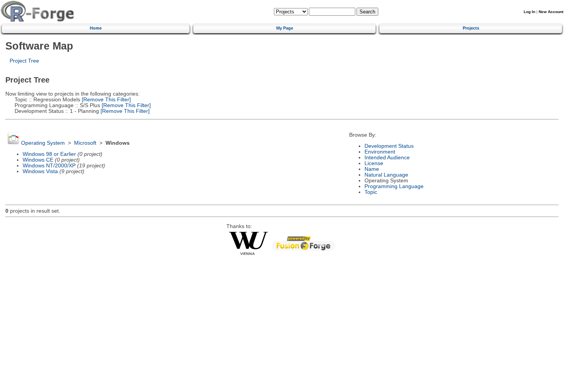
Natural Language (386, 175)
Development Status (389, 146)
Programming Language (394, 186)
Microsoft (85, 143)
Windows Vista (40, 171)
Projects (471, 28)
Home (96, 28)
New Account (551, 12)
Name (371, 169)
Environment (379, 152)
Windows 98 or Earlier (49, 154)
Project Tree (24, 61)
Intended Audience (387, 157)
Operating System (43, 143)
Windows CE (38, 160)
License (373, 163)
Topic (370, 192)
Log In (529, 12)
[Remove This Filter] (105, 99)
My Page (284, 28)
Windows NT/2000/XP (49, 166)
